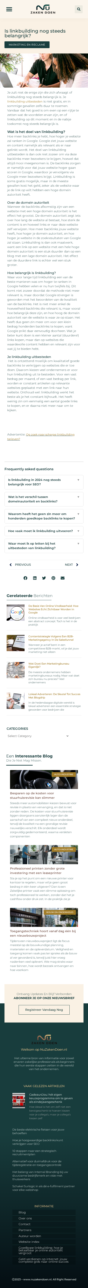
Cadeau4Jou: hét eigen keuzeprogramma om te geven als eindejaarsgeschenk (51, 1098)
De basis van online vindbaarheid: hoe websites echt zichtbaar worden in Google (53, 609)
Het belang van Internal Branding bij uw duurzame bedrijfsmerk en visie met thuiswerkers (40, 1175)
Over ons (25, 1218)
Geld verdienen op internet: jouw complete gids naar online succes (44, 1260)
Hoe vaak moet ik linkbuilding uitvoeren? (44, 531)
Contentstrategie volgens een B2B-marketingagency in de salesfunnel (51, 638)
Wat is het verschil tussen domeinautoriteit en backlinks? (44, 499)
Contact (25, 1224)
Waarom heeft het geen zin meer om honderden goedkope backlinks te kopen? (44, 516)
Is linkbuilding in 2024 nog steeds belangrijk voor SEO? (44, 482)
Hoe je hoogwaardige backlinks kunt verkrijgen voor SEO (37, 1141)
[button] (9, 9)
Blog (22, 1212)
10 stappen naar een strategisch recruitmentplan (34, 1152)
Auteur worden (30, 1236)
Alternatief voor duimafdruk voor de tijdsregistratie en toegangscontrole (37, 1163)
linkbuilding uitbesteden (25, 101)
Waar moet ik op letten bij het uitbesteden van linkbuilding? (44, 546)
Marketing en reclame (27, 44)
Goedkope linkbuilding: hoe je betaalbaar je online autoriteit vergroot (41, 1250)
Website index (29, 1242)
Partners (25, 1230)
